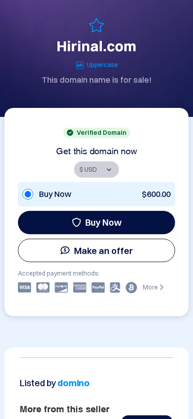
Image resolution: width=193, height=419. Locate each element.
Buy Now (103, 222)
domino (73, 382)
